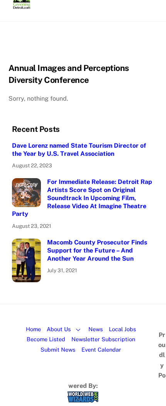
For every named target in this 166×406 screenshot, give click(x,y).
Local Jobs (122, 329)
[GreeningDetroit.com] (21, 5)
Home (33, 329)
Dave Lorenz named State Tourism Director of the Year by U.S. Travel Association (79, 149)
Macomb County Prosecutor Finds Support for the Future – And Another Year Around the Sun (97, 250)
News (95, 329)
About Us (59, 329)
